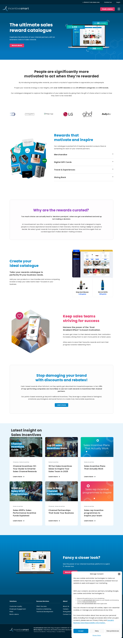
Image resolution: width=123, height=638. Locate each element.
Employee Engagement (18, 609)
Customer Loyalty (16, 606)
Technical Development (44, 612)
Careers (65, 609)
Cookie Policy (61, 631)
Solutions (13, 601)
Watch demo (17, 45)
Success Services (42, 601)
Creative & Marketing (43, 609)
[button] (119, 574)
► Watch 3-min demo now (91, 2)
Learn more (61, 405)
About (65, 601)
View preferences (112, 631)
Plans (11, 612)
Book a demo (107, 9)
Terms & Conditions (40, 631)
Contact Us (67, 614)
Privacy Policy (97, 635)
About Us (66, 606)
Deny (97, 631)
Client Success (41, 606)
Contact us (108, 2)
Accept (81, 631)
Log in (118, 2)
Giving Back (67, 612)
